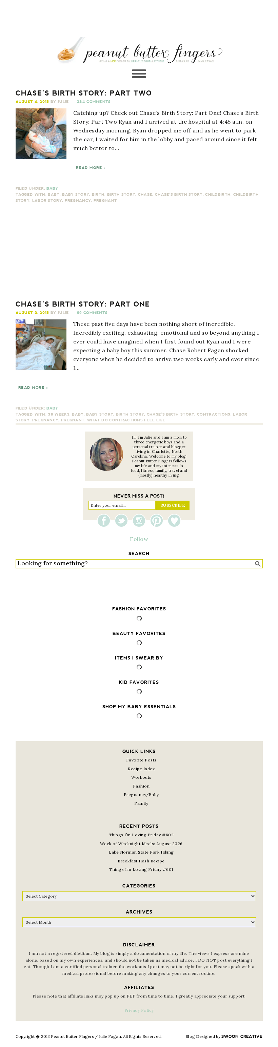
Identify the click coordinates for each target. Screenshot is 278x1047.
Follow (139, 539)
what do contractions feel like (126, 420)
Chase (145, 194)
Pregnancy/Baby (141, 794)
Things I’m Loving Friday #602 (141, 834)
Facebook (105, 520)
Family (141, 803)
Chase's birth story (179, 194)
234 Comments (94, 102)
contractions (214, 414)
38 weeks (58, 414)
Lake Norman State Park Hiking (141, 852)
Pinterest (158, 520)
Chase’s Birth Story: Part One (83, 304)
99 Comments (92, 313)
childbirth (218, 194)
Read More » (91, 168)
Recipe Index (141, 768)
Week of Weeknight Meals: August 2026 (141, 843)
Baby (52, 188)
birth (98, 194)
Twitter (123, 520)
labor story (47, 200)
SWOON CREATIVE (241, 1036)
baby (53, 194)
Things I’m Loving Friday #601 (141, 869)
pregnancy (78, 200)
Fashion (141, 786)
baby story (75, 194)
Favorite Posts (141, 759)
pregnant (105, 200)
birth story (121, 194)
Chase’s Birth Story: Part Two (84, 93)
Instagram (140, 520)
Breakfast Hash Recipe (141, 860)
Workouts (141, 777)
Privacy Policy (139, 1010)
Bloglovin (174, 520)
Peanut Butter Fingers (139, 51)
